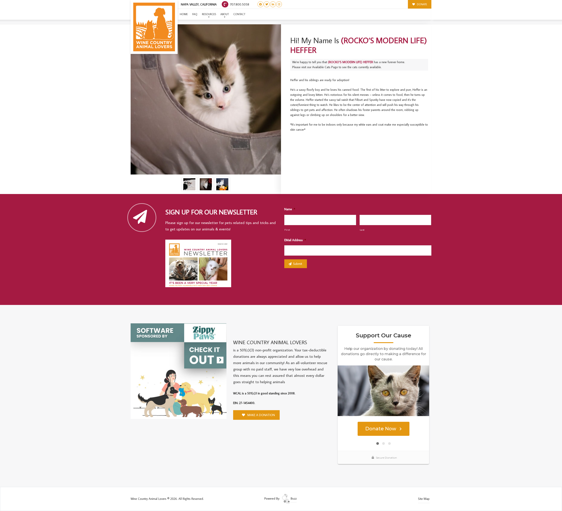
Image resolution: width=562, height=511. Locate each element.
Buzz (293, 498)
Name (289, 209)
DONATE (421, 4)
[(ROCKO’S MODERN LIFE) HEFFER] (206, 99)
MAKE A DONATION (261, 415)
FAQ (194, 14)
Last (362, 229)
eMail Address (295, 240)
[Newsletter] (200, 264)
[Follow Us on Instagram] (279, 4)
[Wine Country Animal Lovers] (154, 27)
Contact (239, 14)
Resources (209, 14)
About (224, 14)
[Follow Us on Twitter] (267, 4)
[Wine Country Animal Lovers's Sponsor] (179, 371)
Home (184, 14)
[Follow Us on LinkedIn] (273, 4)
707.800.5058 (239, 4)
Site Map (424, 499)
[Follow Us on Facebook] (260, 4)
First (287, 229)
